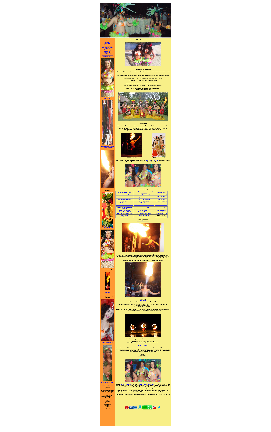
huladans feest (107, 51)
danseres (145, 356)
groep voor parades (161, 210)
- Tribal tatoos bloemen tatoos (147, 205)
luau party (111, 227)
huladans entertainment (107, 47)
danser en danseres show (124, 194)
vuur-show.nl (103, 427)
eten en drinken (163, 205)
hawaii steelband (124, 217)
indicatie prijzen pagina (153, 342)
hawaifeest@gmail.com (161, 213)
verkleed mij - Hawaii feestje (124, 211)
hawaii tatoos (137, 205)
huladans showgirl (107, 49)
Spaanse (123, 384)
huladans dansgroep (107, 56)
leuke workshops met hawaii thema (124, 205)
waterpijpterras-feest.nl (166, 427)
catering (157, 205)
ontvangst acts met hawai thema (124, 207)
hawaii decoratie (105, 227)
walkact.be (133, 427)
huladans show (107, 48)
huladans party (107, 52)
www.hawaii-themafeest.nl (143, 221)
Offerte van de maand (144, 215)
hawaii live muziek (161, 192)
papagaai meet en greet (161, 211)
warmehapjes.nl (137, 427)
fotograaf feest (107, 98)
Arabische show (142, 384)
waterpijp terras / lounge (107, 146)
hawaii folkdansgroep (161, 202)
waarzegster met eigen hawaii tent (144, 197)
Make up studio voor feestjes (144, 213)
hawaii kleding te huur (107, 385)
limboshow (107, 292)
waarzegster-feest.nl (118, 427)
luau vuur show (161, 199)
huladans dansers (107, 46)
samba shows (151, 384)
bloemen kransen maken (161, 217)
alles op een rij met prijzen (144, 211)
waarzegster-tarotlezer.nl (127, 427)
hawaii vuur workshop (161, 201)
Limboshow (148, 160)
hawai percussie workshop (161, 197)
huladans (107, 42)
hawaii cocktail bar (144, 210)
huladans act (107, 43)
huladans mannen (107, 44)
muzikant (140, 356)
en (130, 199)
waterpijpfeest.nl (159, 427)
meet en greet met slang (123, 199)
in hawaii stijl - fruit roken (108, 147)
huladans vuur (107, 53)
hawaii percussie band (107, 342)
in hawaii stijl (147, 194)
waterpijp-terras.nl (144, 427)
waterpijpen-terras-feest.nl (151, 427)
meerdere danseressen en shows (124, 197)
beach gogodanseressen (144, 199)
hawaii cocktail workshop (144, 207)
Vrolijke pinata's (124, 215)
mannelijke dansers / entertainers (124, 202)
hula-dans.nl (143, 300)
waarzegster (141, 194)
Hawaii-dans (155, 160)
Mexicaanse (128, 384)
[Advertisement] (143, 419)
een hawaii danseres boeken (107, 382)
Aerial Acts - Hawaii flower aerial (124, 213)
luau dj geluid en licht (144, 201)
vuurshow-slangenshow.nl (110, 427)
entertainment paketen (144, 217)
